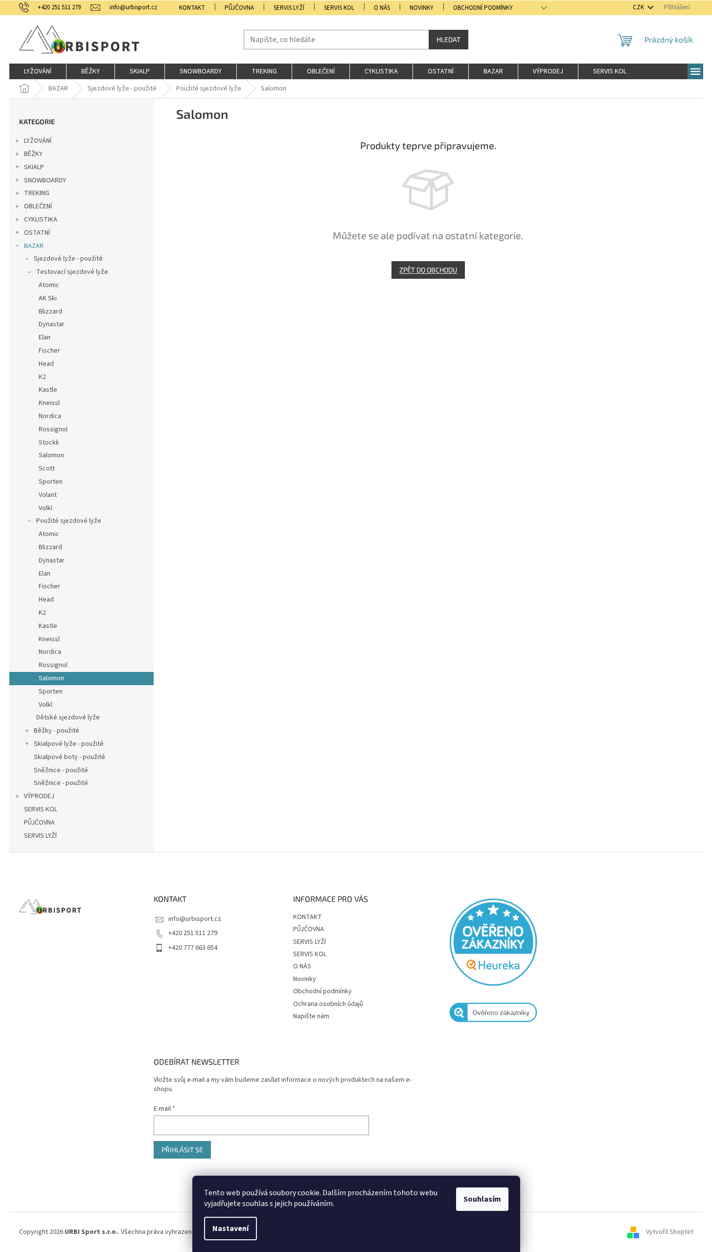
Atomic (49, 285)
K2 (42, 377)
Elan (44, 337)
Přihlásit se (182, 1149)
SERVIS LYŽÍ (289, 7)
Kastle (48, 390)
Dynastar (52, 324)
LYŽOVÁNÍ (37, 141)
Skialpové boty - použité (69, 757)
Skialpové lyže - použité (69, 744)
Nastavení (230, 1228)
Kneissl (49, 403)
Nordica (50, 416)
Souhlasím (482, 1199)
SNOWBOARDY (45, 180)
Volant (48, 495)
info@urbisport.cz (194, 919)
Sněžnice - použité (61, 770)
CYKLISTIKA (40, 219)
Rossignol (53, 429)
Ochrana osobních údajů (328, 1004)
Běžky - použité (56, 731)
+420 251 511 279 (192, 933)
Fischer (49, 351)
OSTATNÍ (37, 233)
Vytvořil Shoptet (669, 1232)
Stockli (49, 442)
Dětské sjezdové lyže (68, 717)
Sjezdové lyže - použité (68, 259)
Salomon (51, 455)
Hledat (448, 39)
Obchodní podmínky (483, 7)
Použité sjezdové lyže (68, 521)
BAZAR (34, 246)
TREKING (36, 193)
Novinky (422, 7)
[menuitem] (37, 71)
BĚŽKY (33, 154)
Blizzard (50, 311)
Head (46, 364)
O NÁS (382, 7)
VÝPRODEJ (39, 796)
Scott (47, 468)
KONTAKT (192, 7)
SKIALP (34, 167)
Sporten (51, 482)
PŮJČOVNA (239, 7)
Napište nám (311, 1016)
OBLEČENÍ (38, 206)
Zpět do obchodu (428, 270)
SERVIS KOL (339, 7)
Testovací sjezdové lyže (72, 272)
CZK (639, 7)
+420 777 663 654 (192, 948)
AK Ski (48, 298)
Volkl (45, 508)
